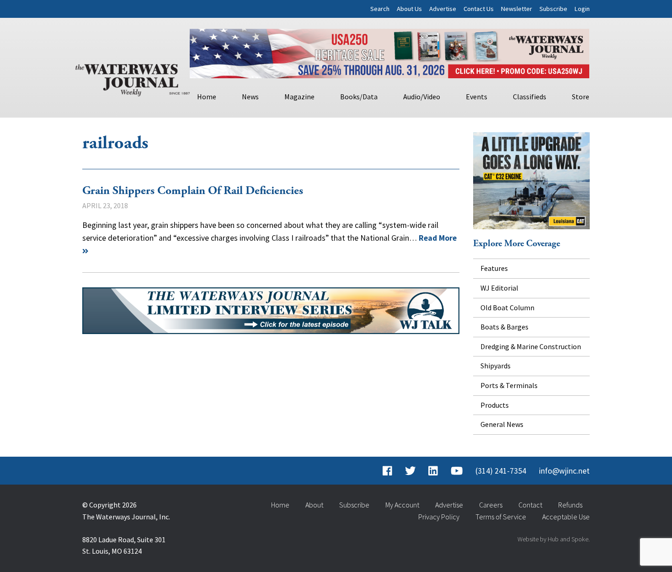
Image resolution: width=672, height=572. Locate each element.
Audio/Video (421, 96)
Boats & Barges (504, 326)
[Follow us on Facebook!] (387, 471)
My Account (402, 504)
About (314, 504)
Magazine (299, 96)
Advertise (442, 9)
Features (494, 268)
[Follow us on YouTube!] (457, 471)
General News (501, 424)
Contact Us (479, 9)
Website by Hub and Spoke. (553, 539)
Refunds (570, 504)
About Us (409, 9)
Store (580, 96)
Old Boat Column (507, 307)
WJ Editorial (499, 287)
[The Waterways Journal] (132, 78)
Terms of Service (500, 516)
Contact (530, 504)
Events (476, 96)
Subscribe (553, 9)
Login (582, 9)
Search (379, 9)
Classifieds (529, 96)
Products (494, 405)
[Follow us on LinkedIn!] (433, 471)
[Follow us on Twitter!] (410, 471)
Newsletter (516, 9)
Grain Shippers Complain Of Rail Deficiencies (192, 190)
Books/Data (359, 96)
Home (206, 96)
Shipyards (495, 365)
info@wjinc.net (564, 471)
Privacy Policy (438, 516)
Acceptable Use (566, 516)
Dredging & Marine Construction (530, 346)
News (250, 96)
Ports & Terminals (509, 385)
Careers (490, 504)
